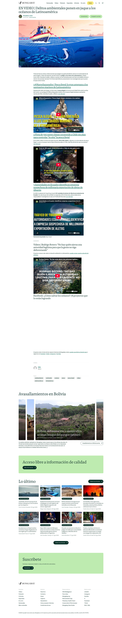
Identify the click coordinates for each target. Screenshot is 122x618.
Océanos (57, 378)
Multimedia (49, 378)
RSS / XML (87, 605)
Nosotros (43, 592)
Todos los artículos (95, 481)
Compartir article (96, 16)
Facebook (42, 354)
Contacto (43, 594)
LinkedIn (86, 592)
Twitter (47, 354)
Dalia (39, 367)
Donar (90, 3)
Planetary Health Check (68, 601)
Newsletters (44, 601)
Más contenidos (23, 605)
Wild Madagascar (67, 592)
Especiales (70, 3)
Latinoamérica (49, 380)
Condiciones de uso (46, 605)
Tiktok (86, 603)
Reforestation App (67, 598)
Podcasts (62, 3)
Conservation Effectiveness (69, 603)
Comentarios (84, 16)
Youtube (86, 596)
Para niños (65, 594)
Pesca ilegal (71, 378)
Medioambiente (39, 378)
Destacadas (50, 3)
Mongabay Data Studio (68, 605)
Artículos (76, 3)
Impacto (43, 598)
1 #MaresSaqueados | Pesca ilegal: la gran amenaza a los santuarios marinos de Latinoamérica (60, 86)
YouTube (58, 354)
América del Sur (32, 17)
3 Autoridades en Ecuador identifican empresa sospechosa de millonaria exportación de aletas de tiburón (58, 187)
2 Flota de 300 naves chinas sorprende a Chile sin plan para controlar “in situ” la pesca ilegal (59, 136)
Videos (56, 3)
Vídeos (78, 378)
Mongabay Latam (28, 15)
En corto (83, 3)
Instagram (52, 354)
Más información (28, 467)
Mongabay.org (66, 596)
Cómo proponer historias (47, 603)
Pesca (63, 378)
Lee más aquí (61, 94)
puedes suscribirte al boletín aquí (78, 352)
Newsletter (27, 568)
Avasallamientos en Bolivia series (91, 443)
